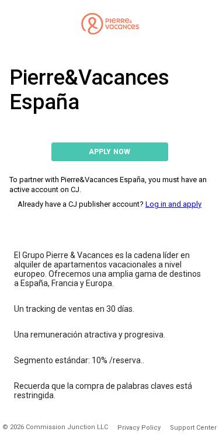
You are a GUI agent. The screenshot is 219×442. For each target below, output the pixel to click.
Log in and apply (173, 204)
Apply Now (110, 152)
